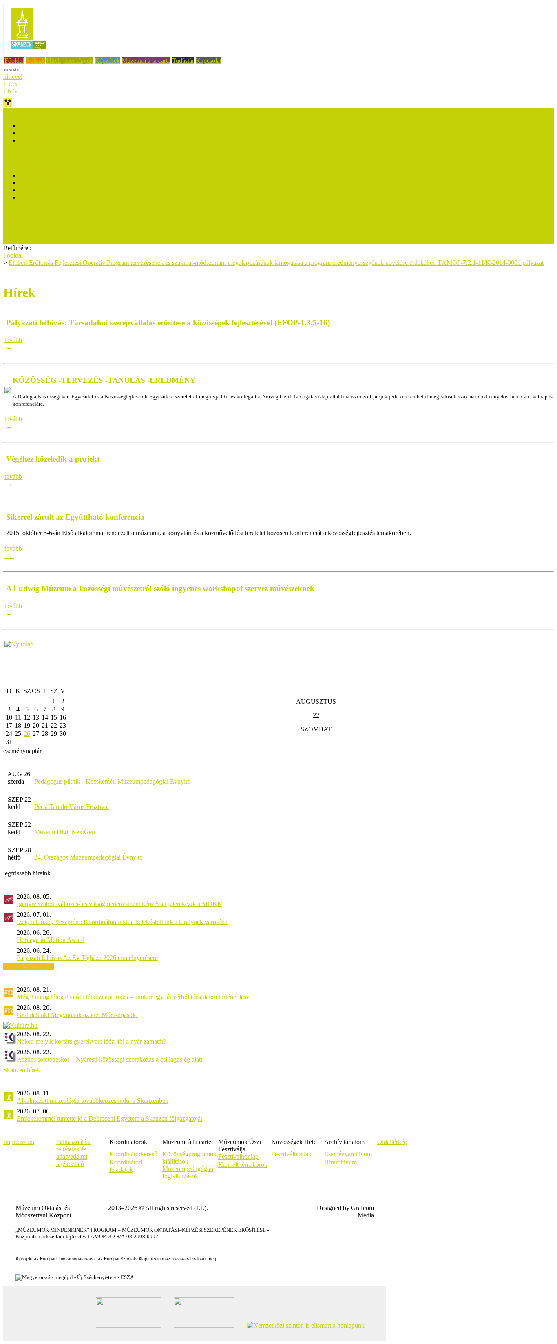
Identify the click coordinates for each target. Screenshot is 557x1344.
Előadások (33, 190)
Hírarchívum (340, 1162)
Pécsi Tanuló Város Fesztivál (71, 806)
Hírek (10, 218)
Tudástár (183, 60)
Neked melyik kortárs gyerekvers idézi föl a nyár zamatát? (91, 1041)
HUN (10, 83)
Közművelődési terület (48, 132)
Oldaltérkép (392, 1141)
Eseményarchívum (348, 1154)
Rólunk (35, 60)
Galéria (29, 197)
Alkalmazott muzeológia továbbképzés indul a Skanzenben (92, 1100)
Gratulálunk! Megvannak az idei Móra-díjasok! (77, 1014)
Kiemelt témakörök (242, 1164)
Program (31, 182)
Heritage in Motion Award (50, 939)
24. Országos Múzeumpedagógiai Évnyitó (88, 857)
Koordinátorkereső (133, 1154)
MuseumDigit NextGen (64, 832)
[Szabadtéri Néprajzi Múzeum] (28, 52)
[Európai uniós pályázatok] (18, 644)
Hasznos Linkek (24, 240)
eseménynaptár (22, 750)
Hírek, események (69, 60)
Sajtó (9, 233)
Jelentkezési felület (44, 175)
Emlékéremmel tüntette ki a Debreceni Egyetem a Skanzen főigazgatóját (109, 1118)
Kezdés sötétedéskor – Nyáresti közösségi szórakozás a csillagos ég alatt (109, 1059)
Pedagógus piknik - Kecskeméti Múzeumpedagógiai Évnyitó (112, 781)
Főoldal (14, 60)
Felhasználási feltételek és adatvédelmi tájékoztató (73, 1152)
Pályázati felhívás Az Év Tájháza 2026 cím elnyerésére (87, 957)
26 (27, 733)
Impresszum (18, 1141)
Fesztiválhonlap (291, 1154)
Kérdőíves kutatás (26, 225)
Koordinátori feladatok (125, 1166)
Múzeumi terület (41, 125)
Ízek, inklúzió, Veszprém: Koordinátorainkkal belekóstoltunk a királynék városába (122, 921)
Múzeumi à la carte (146, 60)
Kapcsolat (208, 60)
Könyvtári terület (41, 140)
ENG (10, 91)
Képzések (107, 60)
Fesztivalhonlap (238, 1156)
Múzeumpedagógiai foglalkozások (187, 1172)
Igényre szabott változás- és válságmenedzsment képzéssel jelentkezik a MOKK (119, 903)
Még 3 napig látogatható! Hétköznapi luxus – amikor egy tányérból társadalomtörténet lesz (133, 996)
